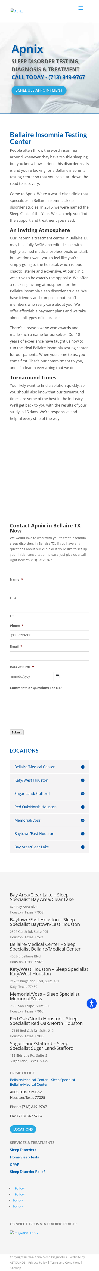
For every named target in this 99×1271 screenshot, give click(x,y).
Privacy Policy (37, 1262)
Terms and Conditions (65, 1262)
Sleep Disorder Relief (27, 1171)
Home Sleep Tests (24, 1157)
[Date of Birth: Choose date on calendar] (57, 676)
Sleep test (49, 473)
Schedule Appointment (39, 90)
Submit (17, 732)
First (13, 598)
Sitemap (15, 1268)
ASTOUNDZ (17, 1262)
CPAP (14, 1164)
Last (13, 616)
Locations (23, 1129)
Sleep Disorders (23, 1149)
